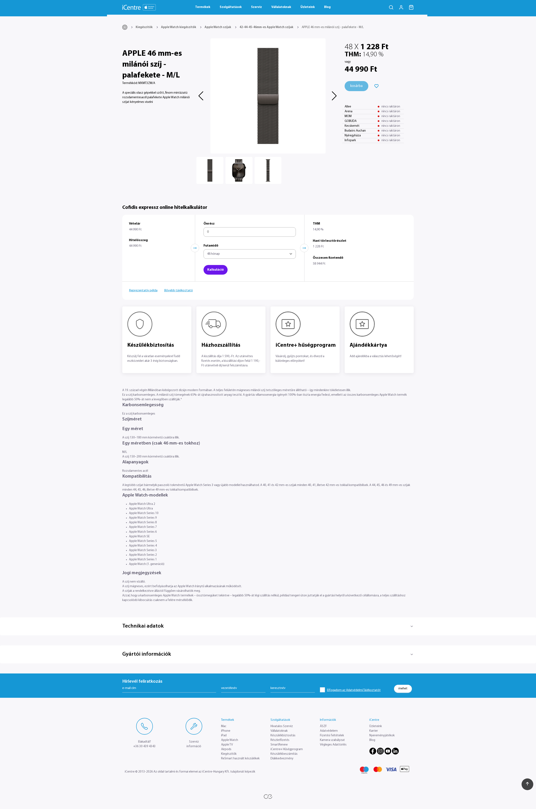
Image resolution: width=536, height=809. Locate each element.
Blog (327, 7)
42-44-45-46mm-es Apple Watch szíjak (266, 27)
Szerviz (256, 7)
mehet (402, 688)
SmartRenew (279, 744)
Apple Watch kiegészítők (178, 27)
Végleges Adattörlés (333, 744)
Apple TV (227, 744)
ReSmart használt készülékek (240, 758)
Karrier (373, 731)
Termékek (202, 7)
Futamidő (211, 245)
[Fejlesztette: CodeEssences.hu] (268, 796)
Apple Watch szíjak (218, 27)
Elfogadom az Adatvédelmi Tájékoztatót (354, 690)
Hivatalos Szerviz (282, 726)
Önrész (209, 223)
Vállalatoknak (281, 7)
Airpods (226, 749)
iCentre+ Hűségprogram (287, 749)
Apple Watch (229, 740)
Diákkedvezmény (282, 758)
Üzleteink (307, 7)
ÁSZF (323, 726)
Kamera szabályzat (332, 740)
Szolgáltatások (231, 7)
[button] (201, 96)
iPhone (225, 731)
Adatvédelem (329, 731)
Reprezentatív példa (143, 290)
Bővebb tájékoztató (178, 290)
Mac (223, 726)
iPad (224, 735)
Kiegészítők (144, 27)
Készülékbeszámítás (284, 754)
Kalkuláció (215, 269)
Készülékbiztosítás (283, 735)
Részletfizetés (280, 740)
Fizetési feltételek (332, 735)
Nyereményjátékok (382, 735)
